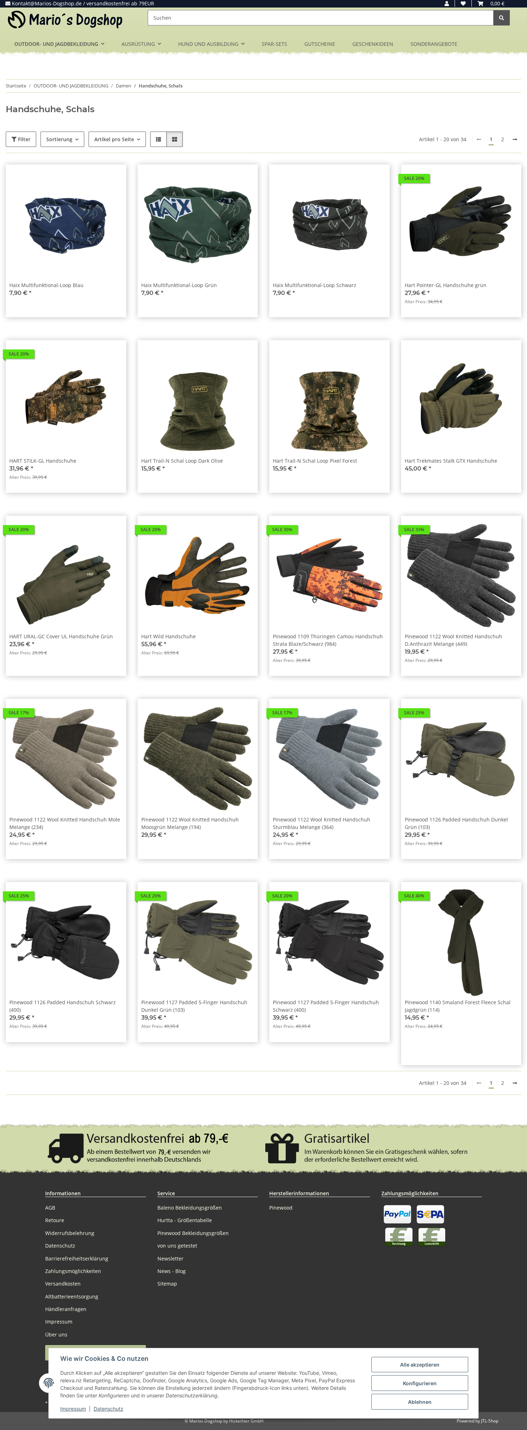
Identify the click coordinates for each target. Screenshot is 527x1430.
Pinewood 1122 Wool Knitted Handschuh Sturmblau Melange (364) (321, 823)
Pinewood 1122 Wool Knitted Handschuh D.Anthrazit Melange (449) (453, 640)
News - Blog (171, 1271)
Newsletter (170, 1258)
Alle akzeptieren (420, 1365)
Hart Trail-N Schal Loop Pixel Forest (315, 460)
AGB (50, 1207)
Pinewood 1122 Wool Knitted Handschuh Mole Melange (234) (64, 823)
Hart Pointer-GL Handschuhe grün (445, 285)
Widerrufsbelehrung (69, 1233)
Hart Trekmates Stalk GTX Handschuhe (451, 460)
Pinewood (281, 1207)
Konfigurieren (420, 1383)
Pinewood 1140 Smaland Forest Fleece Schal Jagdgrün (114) (458, 1006)
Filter (23, 139)
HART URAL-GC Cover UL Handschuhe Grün (61, 636)
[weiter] (514, 139)
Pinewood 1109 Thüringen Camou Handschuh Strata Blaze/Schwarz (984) (328, 640)
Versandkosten (63, 1283)
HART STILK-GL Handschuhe (42, 460)
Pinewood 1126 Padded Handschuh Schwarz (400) (62, 1006)
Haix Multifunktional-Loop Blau (46, 285)
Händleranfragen (65, 1309)
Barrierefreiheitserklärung (76, 1258)
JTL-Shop (489, 1421)
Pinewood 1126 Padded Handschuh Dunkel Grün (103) (456, 823)
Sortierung (59, 139)
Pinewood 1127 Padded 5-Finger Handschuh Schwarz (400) (326, 1006)
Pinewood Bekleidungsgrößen (193, 1233)
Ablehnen (420, 1402)
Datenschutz (108, 1409)
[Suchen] (501, 17)
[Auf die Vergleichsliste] (95, 177)
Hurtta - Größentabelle (184, 1220)
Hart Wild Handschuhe (168, 636)
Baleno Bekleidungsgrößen (189, 1207)
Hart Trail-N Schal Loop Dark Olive (182, 460)
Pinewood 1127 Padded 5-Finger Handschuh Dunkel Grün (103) (194, 1006)
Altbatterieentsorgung (71, 1296)
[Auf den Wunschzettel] (114, 177)
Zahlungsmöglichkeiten (73, 1271)
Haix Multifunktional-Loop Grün (179, 285)
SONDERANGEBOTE (433, 43)
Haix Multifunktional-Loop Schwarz (314, 285)
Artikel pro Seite (114, 139)
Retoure (54, 1220)
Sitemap (167, 1283)
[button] (447, 3)
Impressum (73, 1409)
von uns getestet (177, 1245)
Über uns (56, 1334)
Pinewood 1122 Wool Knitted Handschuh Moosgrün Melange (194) (190, 823)
